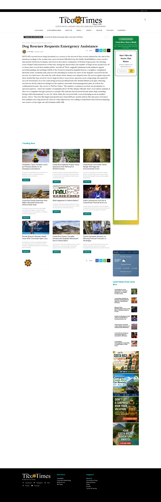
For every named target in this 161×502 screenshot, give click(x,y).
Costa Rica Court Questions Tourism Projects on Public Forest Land (121, 292)
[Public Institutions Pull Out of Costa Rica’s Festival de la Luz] (96, 191)
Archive (28, 43)
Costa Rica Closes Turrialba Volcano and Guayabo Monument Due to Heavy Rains (65, 238)
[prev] (105, 37)
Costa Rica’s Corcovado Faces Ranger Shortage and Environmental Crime (95, 167)
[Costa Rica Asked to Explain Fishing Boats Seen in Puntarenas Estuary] (134, 300)
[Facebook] (97, 50)
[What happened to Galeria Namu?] (66, 191)
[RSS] (45, 483)
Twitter (27, 485)
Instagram (39, 483)
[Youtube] (32, 486)
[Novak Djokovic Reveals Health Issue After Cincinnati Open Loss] (35, 227)
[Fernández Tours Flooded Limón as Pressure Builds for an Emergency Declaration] (35, 156)
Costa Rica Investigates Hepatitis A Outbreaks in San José (122, 344)
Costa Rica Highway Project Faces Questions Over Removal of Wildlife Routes (66, 167)
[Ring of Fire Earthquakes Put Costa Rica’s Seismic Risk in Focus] (134, 309)
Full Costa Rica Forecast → (126, 271)
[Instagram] (34, 483)
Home (23, 43)
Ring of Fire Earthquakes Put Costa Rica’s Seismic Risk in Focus (122, 309)
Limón (129, 252)
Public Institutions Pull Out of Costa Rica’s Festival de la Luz (95, 202)
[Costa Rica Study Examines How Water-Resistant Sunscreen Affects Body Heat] (35, 191)
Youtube (36, 485)
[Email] (108, 50)
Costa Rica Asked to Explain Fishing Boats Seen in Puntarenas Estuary (122, 300)
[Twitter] (101, 50)
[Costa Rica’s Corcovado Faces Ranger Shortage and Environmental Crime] (96, 156)
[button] (145, 20)
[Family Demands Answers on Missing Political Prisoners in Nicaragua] (96, 227)
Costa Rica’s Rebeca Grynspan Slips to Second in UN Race (63, 37)
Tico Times (30, 51)
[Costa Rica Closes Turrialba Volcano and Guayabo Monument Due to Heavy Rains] (66, 227)
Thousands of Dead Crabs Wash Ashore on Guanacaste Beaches (122, 326)
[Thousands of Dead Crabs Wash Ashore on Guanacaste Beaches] (134, 327)
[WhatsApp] (104, 50)
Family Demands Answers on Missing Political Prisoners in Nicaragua (94, 238)
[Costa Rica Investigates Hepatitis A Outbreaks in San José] (134, 343)
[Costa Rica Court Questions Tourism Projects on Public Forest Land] (134, 291)
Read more (26, 180)
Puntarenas (135, 252)
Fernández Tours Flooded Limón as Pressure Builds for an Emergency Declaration (34, 167)
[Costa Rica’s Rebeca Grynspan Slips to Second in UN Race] (134, 335)
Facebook (28, 483)
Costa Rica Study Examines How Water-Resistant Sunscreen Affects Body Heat (34, 203)
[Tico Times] (24, 52)
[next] (108, 37)
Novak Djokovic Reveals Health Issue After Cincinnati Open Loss (35, 237)
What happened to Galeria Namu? (65, 201)
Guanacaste (122, 252)
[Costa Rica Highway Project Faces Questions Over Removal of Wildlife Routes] (66, 156)
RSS (48, 483)
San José (116, 252)
